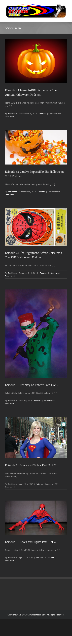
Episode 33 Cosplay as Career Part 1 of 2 (31, 385)
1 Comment (55, 273)
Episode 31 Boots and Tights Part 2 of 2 (30, 465)
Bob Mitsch (12, 113)
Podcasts (42, 113)
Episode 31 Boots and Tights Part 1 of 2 (30, 542)
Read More (9, 116)
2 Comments (49, 400)
